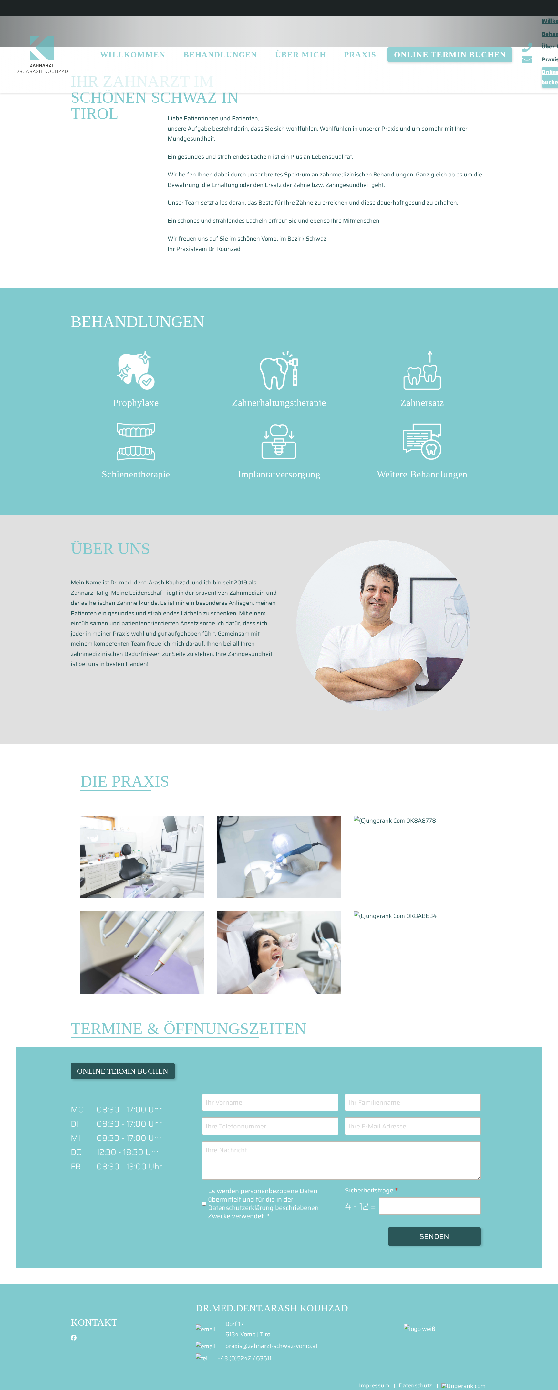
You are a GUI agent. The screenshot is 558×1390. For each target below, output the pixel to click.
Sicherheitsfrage (371, 1190)
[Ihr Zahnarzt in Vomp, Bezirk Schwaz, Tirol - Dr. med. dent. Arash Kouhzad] (42, 54)
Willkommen (133, 54)
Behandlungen (220, 54)
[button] (142, 857)
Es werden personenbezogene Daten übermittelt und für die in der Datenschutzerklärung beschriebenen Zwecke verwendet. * (263, 1203)
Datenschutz (415, 1385)
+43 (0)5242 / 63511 (244, 1358)
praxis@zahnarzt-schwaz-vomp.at (271, 1346)
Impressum (374, 1385)
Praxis (360, 54)
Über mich (300, 54)
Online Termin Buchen (450, 54)
